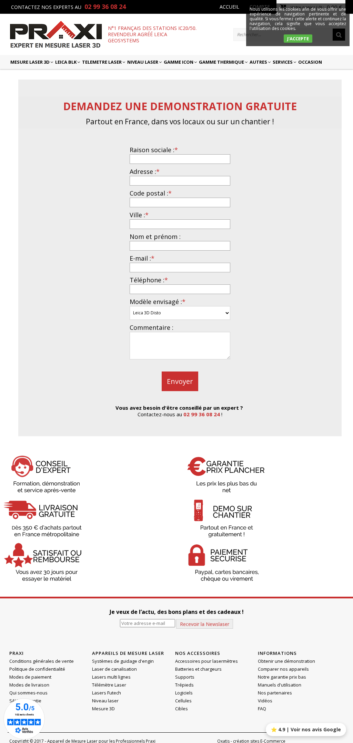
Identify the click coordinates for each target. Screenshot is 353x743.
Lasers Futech (106, 693)
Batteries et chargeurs (198, 669)
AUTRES (258, 62)
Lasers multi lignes (111, 677)
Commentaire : (151, 327)
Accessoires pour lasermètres (206, 661)
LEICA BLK (66, 62)
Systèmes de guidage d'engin (123, 661)
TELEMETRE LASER (102, 62)
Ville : (139, 215)
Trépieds (184, 685)
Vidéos (265, 701)
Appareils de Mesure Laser (128, 653)
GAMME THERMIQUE (221, 62)
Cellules (183, 701)
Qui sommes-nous (28, 693)
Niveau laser (105, 701)
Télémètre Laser (109, 685)
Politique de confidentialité (37, 669)
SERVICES (283, 62)
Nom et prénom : (155, 236)
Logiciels (184, 693)
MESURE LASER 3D (30, 62)
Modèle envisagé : (157, 301)
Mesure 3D (103, 708)
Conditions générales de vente (41, 661)
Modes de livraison (29, 685)
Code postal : (151, 193)
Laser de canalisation (114, 669)
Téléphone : (149, 280)
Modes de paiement (30, 677)
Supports (184, 677)
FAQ (262, 708)
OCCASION (310, 62)
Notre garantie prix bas (282, 677)
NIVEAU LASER (142, 62)
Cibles (181, 708)
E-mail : (142, 258)
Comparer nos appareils (283, 669)
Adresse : (145, 171)
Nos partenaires (275, 693)
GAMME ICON (178, 62)
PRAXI (16, 653)
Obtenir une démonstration (286, 661)
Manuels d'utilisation (279, 685)
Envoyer (180, 381)
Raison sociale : (154, 150)
